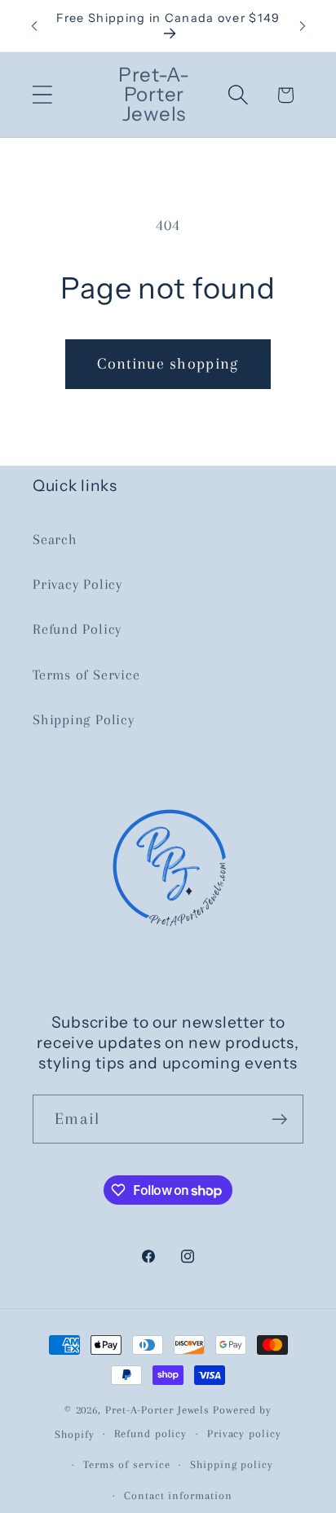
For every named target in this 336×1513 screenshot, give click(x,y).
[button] (42, 95)
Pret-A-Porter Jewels (157, 1410)
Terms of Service (86, 674)
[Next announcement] (303, 26)
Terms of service (126, 1464)
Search (55, 539)
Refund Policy (77, 629)
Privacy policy (244, 1433)
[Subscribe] (279, 1119)
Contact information (178, 1495)
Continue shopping (167, 363)
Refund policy (150, 1433)
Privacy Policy (77, 584)
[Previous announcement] (34, 26)
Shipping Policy (84, 719)
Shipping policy (231, 1464)
